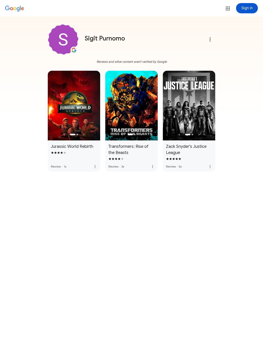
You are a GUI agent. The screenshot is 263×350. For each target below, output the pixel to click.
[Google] (14, 9)
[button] (228, 8)
